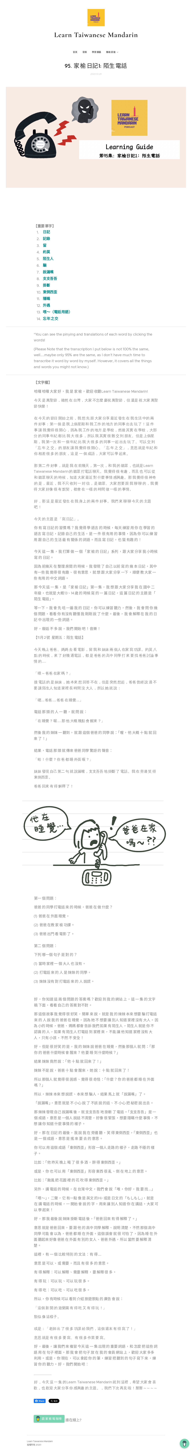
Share (41, 1401)
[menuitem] (76, 52)
